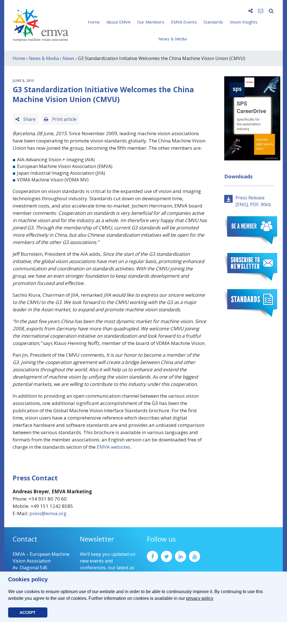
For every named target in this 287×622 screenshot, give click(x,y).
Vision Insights (244, 22)
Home (94, 22)
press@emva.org (47, 513)
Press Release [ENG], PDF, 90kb (253, 201)
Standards (213, 22)
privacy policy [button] (199, 598)
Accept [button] (28, 612)
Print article (64, 119)
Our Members (150, 22)
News (68, 58)
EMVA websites (113, 447)
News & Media (172, 39)
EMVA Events (184, 22)
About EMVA (118, 22)
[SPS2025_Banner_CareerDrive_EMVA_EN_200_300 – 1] (252, 118)
